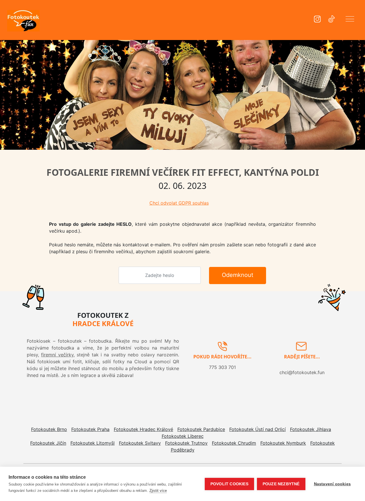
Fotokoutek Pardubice (201, 429)
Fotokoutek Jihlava (310, 429)
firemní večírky (57, 355)
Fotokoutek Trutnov (186, 443)
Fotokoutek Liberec (183, 436)
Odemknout (237, 275)
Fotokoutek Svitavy (140, 443)
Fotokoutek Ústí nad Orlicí (257, 429)
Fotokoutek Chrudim (234, 443)
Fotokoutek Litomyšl (92, 443)
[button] (350, 20)
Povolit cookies (229, 484)
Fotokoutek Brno (49, 429)
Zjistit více (158, 490)
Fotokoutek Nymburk (283, 443)
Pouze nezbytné (281, 484)
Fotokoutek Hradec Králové (143, 429)
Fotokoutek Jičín (48, 443)
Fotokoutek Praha (90, 429)
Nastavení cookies (332, 484)
